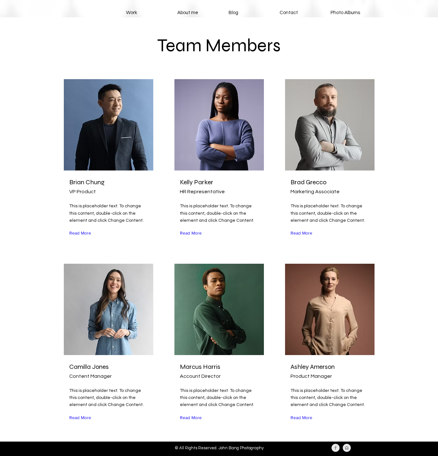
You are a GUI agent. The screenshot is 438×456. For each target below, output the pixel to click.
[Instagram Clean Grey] (347, 448)
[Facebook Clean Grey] (336, 448)
